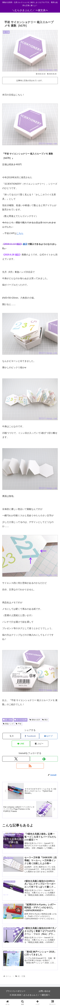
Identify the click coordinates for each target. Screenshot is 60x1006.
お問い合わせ (44, 991)
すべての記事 (22, 720)
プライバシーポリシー (15, 991)
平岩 (19, 724)
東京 (46, 720)
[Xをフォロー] (16, 759)
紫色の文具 (36, 720)
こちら (20, 233)
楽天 (25, 244)
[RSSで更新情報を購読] (30, 766)
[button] (39, 744)
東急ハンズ (9, 724)
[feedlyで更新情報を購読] (44, 759)
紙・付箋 (8, 720)
